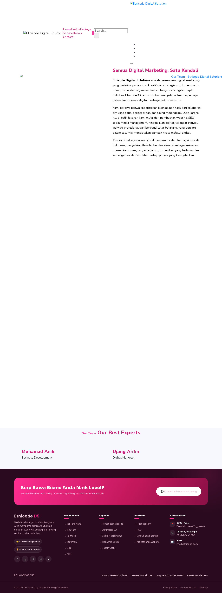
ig (25, 559)
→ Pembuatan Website (111, 523)
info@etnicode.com (187, 544)
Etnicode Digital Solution (115, 575)
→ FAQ (138, 529)
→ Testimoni (70, 541)
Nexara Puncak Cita (142, 575)
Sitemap (203, 587)
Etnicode (26, 516)
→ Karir (67, 553)
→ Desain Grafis (107, 547)
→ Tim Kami (70, 529)
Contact (68, 37)
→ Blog (68, 547)
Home (67, 29)
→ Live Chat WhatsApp (146, 535)
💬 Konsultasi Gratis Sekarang (179, 491)
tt (33, 559)
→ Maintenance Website (147, 541)
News (78, 33)
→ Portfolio (70, 535)
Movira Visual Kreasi (197, 575)
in (48, 559)
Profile (75, 29)
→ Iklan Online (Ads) (109, 541)
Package (85, 29)
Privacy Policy (170, 587)
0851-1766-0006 (185, 535)
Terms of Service (188, 587)
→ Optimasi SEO (108, 529)
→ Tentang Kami (72, 523)
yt (40, 559)
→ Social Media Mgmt (110, 535)
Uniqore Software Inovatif (170, 575)
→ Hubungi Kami (142, 523)
